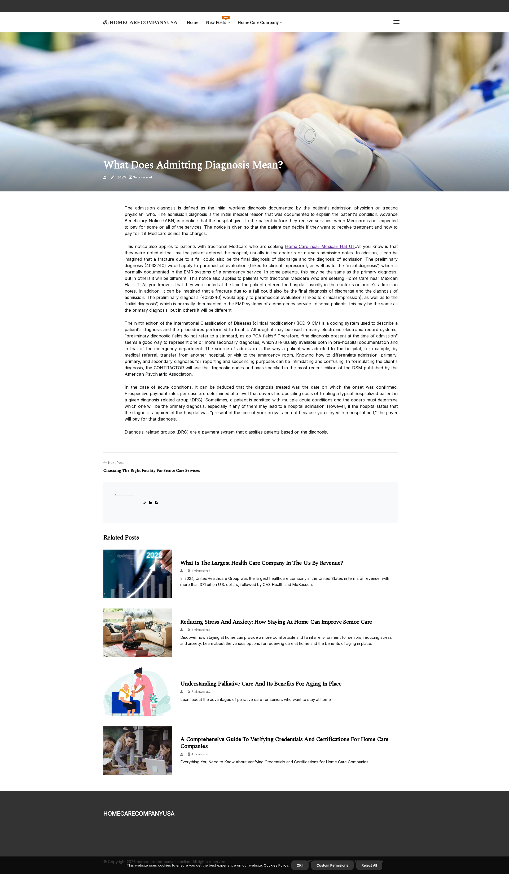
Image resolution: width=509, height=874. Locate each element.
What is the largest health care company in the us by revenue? (261, 563)
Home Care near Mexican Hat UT (320, 246)
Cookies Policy (275, 865)
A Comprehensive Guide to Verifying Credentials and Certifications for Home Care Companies (284, 743)
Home (192, 22)
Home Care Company (258, 22)
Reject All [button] (369, 865)
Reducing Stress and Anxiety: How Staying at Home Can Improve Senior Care (276, 622)
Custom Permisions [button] (332, 865)
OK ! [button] (300, 865)
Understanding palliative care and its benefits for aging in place (260, 683)
